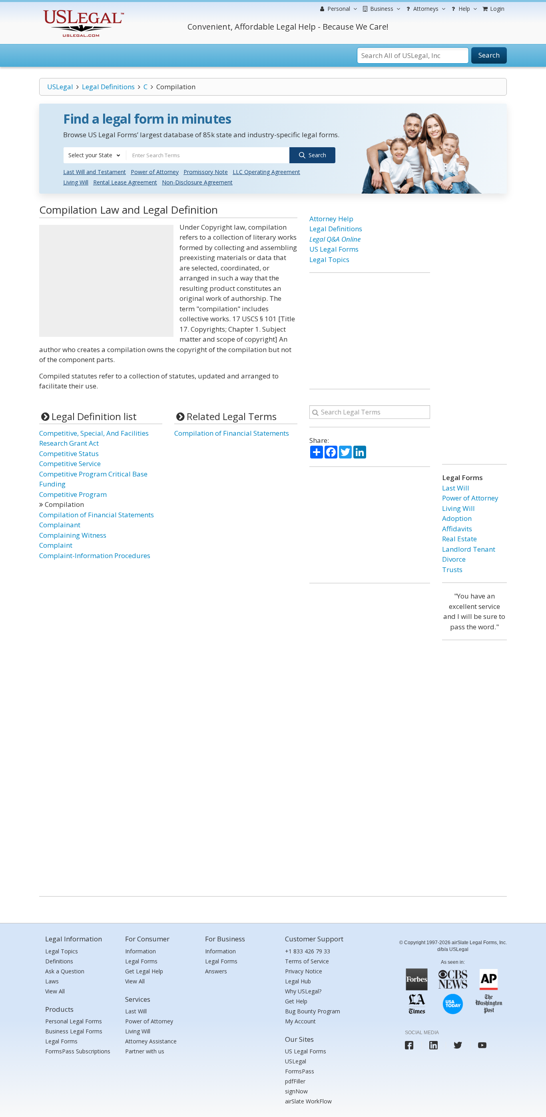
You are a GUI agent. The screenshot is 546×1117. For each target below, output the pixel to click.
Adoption (457, 518)
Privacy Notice (303, 971)
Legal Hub (298, 981)
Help (463, 8)
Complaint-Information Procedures (94, 555)
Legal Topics (329, 259)
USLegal (60, 86)
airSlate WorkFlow (308, 1101)
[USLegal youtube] (482, 1045)
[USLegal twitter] (458, 1045)
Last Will (455, 487)
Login (496, 8)
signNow (296, 1091)
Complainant (59, 524)
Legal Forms (61, 1041)
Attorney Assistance (151, 1041)
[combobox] (95, 155)
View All (55, 991)
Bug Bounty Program (312, 1011)
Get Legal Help (144, 971)
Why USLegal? (303, 991)
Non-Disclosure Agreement (197, 182)
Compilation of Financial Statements (96, 514)
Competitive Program (73, 494)
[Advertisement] (106, 281)
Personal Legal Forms (73, 1021)
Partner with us (144, 1051)
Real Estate (459, 538)
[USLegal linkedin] (433, 1045)
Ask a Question (64, 971)
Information (140, 951)
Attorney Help (331, 218)
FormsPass (299, 1071)
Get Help (296, 1001)
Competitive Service (70, 463)
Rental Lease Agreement (125, 182)
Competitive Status (69, 453)
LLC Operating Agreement (266, 172)
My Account (300, 1021)
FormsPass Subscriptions (77, 1051)
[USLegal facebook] (409, 1045)
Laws (52, 981)
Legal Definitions (108, 86)
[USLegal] (82, 11)
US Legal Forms (334, 249)
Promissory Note (205, 172)
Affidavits (457, 528)
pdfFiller (295, 1081)
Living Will (75, 182)
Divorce (454, 559)
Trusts (452, 569)
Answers (216, 971)
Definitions (59, 961)
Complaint (55, 545)
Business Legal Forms (73, 1031)
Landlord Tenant (468, 549)
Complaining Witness (72, 535)
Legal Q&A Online (335, 239)
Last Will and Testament (94, 172)
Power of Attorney (155, 172)
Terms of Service (307, 961)
